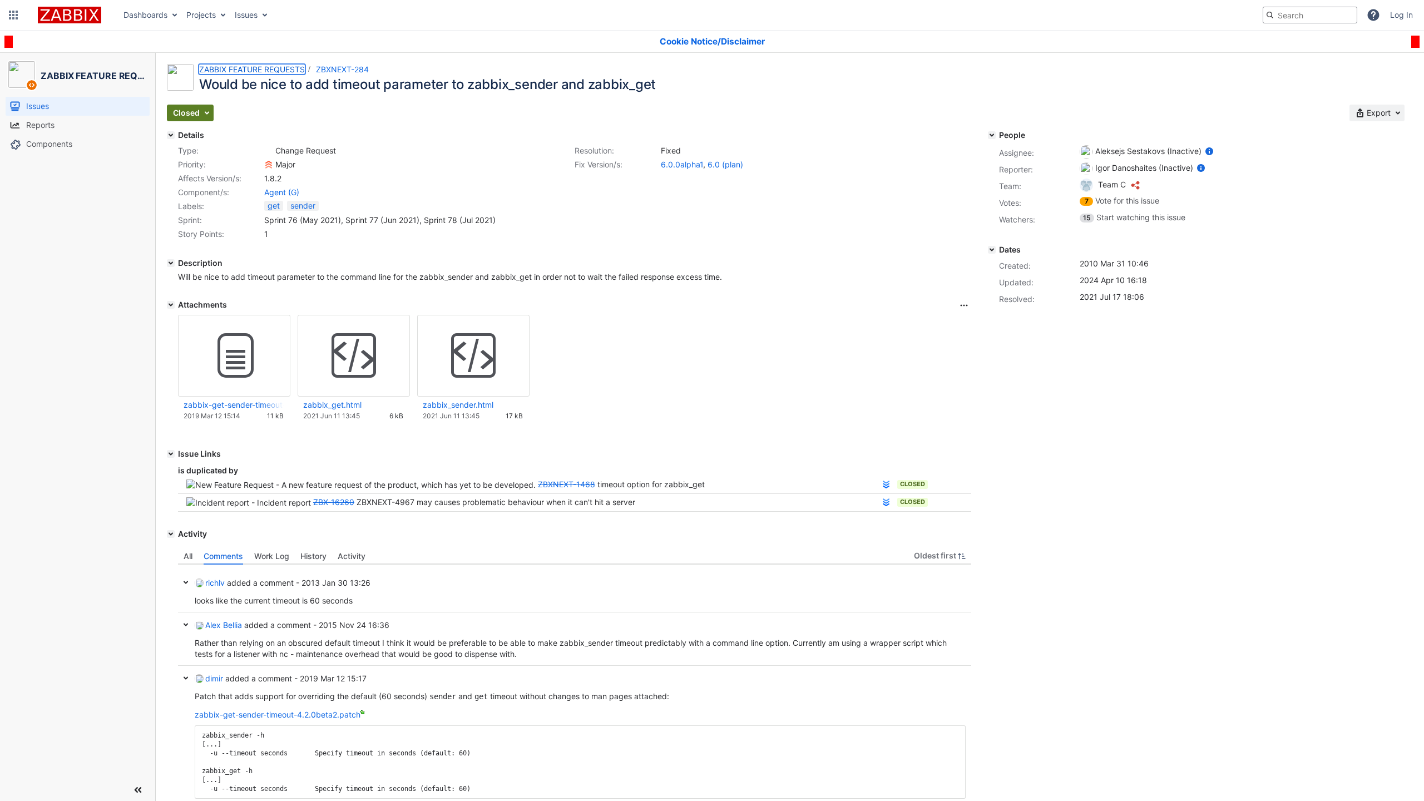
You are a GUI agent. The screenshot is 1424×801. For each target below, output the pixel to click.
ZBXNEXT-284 (342, 69)
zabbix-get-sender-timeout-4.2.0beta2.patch (234, 404)
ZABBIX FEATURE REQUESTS (252, 69)
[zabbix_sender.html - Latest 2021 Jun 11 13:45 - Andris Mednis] (473, 356)
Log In (1401, 14)
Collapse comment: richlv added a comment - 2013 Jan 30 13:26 (185, 582)
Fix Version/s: (598, 164)
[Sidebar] (138, 790)
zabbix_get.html (332, 404)
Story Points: (201, 234)
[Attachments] (171, 305)
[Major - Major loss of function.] (268, 164)
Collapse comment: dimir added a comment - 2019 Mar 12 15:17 (185, 678)
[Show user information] (1209, 151)
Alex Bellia (223, 625)
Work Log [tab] (271, 556)
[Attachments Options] (964, 305)
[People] (992, 135)
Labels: (191, 206)
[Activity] (171, 534)
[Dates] (992, 250)
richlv (215, 582)
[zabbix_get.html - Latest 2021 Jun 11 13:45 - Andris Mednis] (354, 356)
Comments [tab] (223, 556)
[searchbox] (1310, 15)
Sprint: (190, 220)
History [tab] (313, 556)
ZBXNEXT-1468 (566, 484)
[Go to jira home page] (69, 15)
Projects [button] (201, 14)
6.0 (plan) (725, 164)
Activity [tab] (351, 556)
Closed (912, 484)
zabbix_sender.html (458, 404)
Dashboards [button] (145, 14)
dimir (214, 678)
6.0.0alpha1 (682, 164)
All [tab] (188, 556)
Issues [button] (246, 14)
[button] (13, 15)
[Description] (171, 263)
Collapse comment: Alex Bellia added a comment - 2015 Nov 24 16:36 (185, 624)
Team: (1010, 186)
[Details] (171, 135)
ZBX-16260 (333, 502)
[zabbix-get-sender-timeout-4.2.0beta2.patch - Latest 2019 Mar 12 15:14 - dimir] (234, 356)
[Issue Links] (171, 454)
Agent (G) (281, 192)
